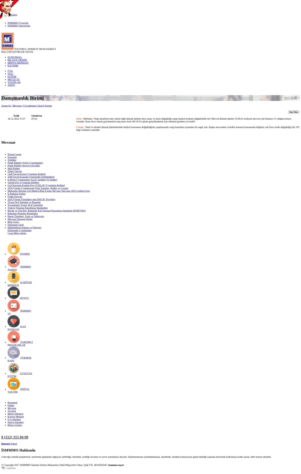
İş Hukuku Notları (17, 193)
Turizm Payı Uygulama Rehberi (23, 182)
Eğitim (11, 405)
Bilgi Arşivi (13, 222)
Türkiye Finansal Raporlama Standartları (28, 208)
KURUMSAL (15, 57)
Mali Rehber (14, 168)
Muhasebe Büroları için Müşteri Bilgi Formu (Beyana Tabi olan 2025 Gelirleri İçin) (49, 191)
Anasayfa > (7, 105)
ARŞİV (11, 85)
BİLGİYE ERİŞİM (17, 60)
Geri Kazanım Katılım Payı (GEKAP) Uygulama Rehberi (36, 185)
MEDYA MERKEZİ (18, 62)
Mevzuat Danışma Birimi (20, 219)
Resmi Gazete (14, 154)
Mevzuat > (18, 105)
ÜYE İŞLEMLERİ (27, 443)
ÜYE (10, 71)
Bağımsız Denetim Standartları (23, 213)
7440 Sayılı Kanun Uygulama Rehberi (27, 174)
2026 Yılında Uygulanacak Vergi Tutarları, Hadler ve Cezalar (38, 188)
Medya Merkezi (15, 414)
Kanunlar (12, 157)
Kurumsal (12, 402)
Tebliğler (12, 160)
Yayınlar (12, 411)
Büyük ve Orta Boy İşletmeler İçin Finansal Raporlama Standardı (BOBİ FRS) (47, 210)
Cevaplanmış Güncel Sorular (37, 105)
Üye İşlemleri (14, 419)
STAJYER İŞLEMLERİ (49, 443)
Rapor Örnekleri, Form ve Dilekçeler (26, 216)
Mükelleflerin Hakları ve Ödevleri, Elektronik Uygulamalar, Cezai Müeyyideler (25, 230)
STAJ (10, 73)
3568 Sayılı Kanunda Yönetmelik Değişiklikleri (31, 177)
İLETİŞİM (13, 65)
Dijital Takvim (15, 171)
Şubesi (9, 443)
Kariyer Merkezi (16, 416)
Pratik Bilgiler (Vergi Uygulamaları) (25, 162)
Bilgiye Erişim (15, 425)
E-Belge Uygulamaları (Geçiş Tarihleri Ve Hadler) (32, 179)
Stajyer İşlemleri (16, 422)
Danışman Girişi (16, 224)
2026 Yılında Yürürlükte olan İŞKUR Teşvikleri (31, 199)
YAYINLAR (14, 82)
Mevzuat (12, 408)
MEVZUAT (14, 79)
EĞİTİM (12, 76)
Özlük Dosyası (15, 196)
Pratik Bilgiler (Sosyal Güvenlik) (24, 165)
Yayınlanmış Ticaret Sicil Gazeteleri (25, 205)
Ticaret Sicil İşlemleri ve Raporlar (24, 202)
